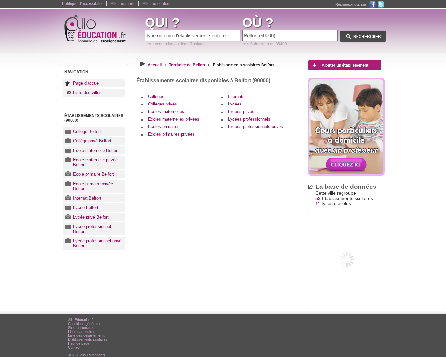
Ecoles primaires (164, 126)
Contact (74, 347)
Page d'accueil (87, 83)
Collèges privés (162, 104)
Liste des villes (87, 92)
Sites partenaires (81, 328)
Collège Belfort (87, 131)
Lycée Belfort (85, 207)
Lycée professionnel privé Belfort (97, 243)
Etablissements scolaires (87, 339)
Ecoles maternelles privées (173, 119)
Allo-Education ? (80, 320)
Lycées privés (241, 111)
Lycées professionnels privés (255, 126)
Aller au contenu (157, 3)
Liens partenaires (81, 331)
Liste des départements (86, 335)
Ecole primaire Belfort (93, 174)
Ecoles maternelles (166, 111)
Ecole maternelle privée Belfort (95, 162)
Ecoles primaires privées (171, 134)
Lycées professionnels (249, 119)
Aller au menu (123, 3)
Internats (236, 96)
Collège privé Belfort (92, 140)
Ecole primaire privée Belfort (93, 186)
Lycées (235, 104)
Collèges (156, 96)
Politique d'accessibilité (83, 3)
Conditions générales (84, 324)
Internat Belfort (87, 198)
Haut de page (78, 343)
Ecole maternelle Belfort (96, 150)
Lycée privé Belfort (91, 217)
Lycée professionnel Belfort (92, 229)
